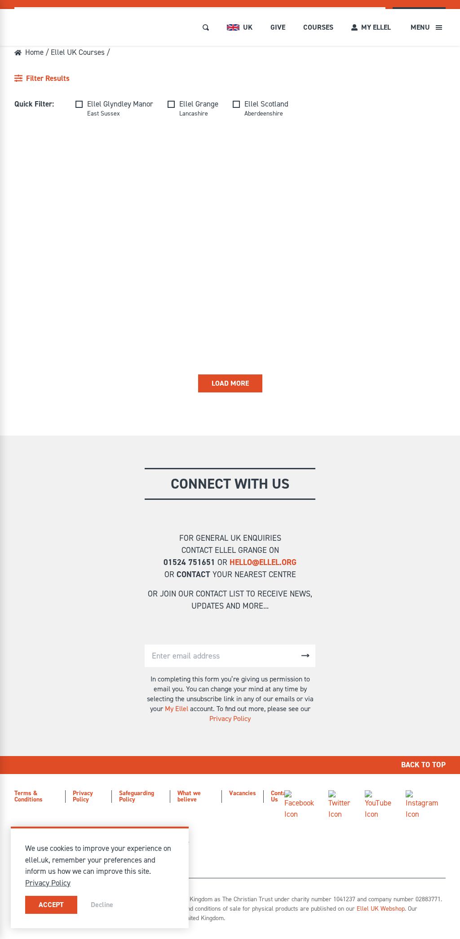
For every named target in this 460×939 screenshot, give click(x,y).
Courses (318, 27)
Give (277, 27)
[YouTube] (378, 805)
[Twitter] (339, 805)
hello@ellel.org (263, 562)
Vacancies (242, 793)
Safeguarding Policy (136, 796)
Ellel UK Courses (78, 52)
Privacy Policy (230, 718)
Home (34, 52)
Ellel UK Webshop (381, 908)
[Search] (206, 27)
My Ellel (176, 708)
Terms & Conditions (28, 796)
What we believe (189, 796)
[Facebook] (299, 805)
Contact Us (281, 796)
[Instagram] (422, 805)
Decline (102, 904)
